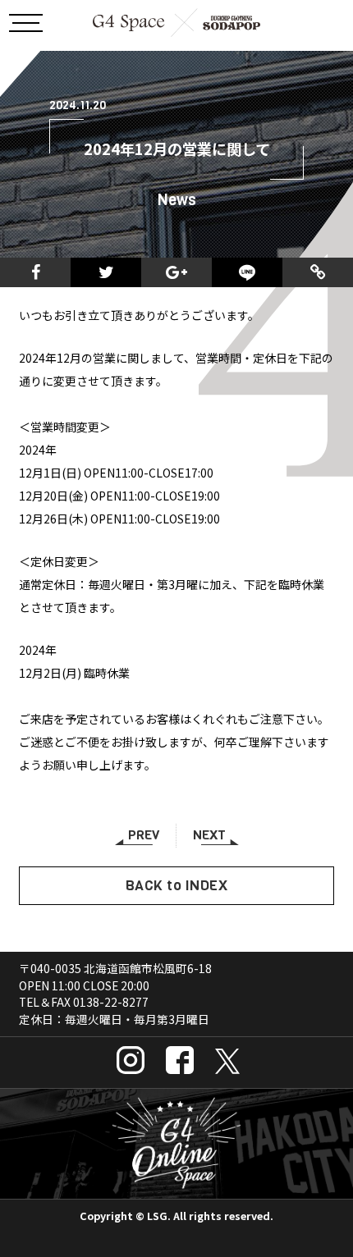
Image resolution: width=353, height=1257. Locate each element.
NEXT (209, 834)
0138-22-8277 (111, 1002)
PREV (143, 834)
